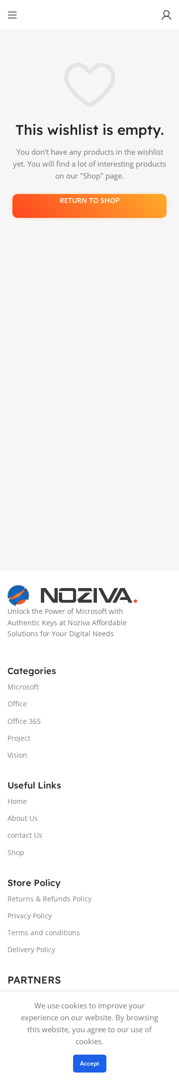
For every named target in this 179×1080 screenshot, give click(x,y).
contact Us (24, 835)
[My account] (167, 15)
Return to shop (90, 200)
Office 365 (24, 721)
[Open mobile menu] (12, 15)
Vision (17, 755)
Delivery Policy (31, 949)
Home (17, 801)
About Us (22, 818)
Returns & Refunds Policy (49, 898)
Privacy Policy (29, 915)
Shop (15, 852)
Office (17, 703)
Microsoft (23, 686)
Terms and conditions (43, 932)
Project (18, 738)
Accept (89, 1063)
